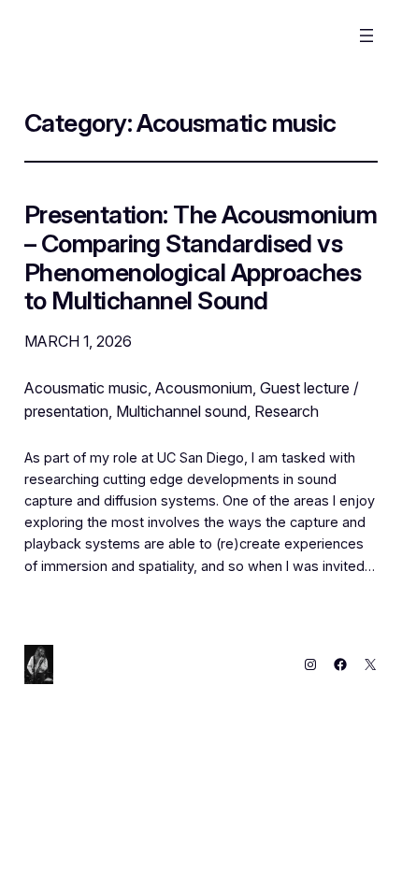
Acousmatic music (86, 387)
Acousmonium (203, 387)
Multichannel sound (181, 411)
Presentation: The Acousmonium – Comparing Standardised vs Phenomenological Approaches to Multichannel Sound (201, 257)
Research (286, 411)
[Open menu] (366, 35)
